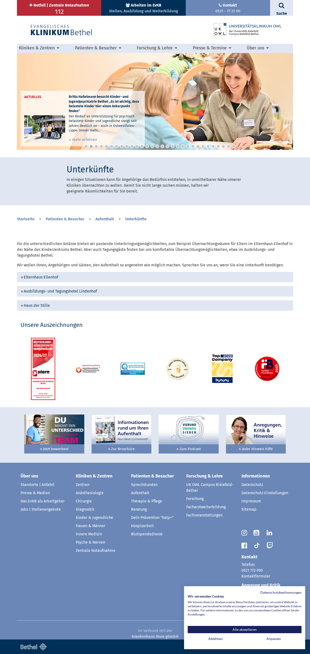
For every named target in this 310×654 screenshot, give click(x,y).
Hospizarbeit (142, 525)
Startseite (26, 219)
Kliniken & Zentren (94, 476)
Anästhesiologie (90, 493)
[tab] (155, 277)
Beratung (139, 509)
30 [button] (233, 146)
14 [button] (152, 146)
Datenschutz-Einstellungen (264, 493)
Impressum (251, 501)
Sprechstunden (144, 484)
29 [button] (228, 146)
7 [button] (116, 146)
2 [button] (91, 146)
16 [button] (162, 146)
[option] (155, 101)
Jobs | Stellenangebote (41, 509)
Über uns (29, 476)
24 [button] (203, 146)
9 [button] (127, 146)
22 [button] (193, 146)
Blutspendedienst (147, 534)
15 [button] (157, 146)
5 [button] (106, 146)
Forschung (195, 498)
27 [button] (218, 146)
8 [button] (122, 146)
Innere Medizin (89, 534)
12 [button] (142, 146)
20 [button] (183, 146)
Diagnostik (85, 509)
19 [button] (177, 146)
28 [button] (223, 146)
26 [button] (213, 146)
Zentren (82, 484)
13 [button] (147, 146)
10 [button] (132, 146)
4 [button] (101, 146)
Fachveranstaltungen (204, 515)
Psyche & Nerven (90, 542)
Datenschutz (252, 484)
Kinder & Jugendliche (94, 517)
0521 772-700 (252, 570)
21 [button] (188, 146)
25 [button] (208, 146)
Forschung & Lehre (204, 476)
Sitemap (248, 509)
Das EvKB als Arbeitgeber (43, 501)
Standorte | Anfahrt (37, 484)
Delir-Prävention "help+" (152, 517)
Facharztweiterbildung (206, 507)
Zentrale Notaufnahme (95, 550)
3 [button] (96, 146)
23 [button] (198, 146)
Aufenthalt (104, 219)
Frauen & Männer (90, 525)
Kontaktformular (255, 576)
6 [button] (111, 146)
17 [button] (167, 146)
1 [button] (86, 146)
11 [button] (137, 146)
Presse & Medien (35, 493)
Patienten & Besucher (65, 219)
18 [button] (172, 146)
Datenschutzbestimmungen (281, 592)
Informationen (255, 476)
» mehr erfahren (83, 139)
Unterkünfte (136, 219)
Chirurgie (84, 501)
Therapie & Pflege (146, 501)
